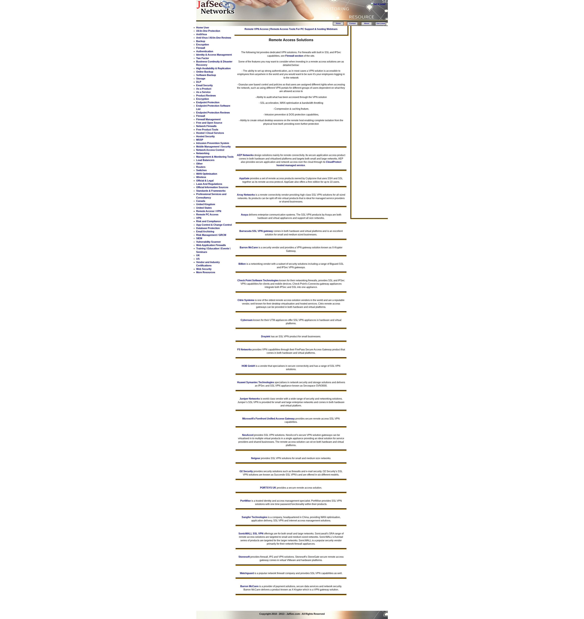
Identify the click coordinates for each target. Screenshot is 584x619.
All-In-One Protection (208, 31)
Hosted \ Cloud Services (210, 133)
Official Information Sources (212, 187)
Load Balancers (205, 160)
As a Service (203, 92)
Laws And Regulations (209, 184)
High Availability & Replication (213, 68)
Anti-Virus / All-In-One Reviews (213, 37)
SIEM (199, 238)
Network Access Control (210, 150)
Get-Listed (381, 23)
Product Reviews (206, 95)
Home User (202, 27)
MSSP (199, 140)
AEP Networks (245, 155)
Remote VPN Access (256, 29)
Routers (200, 167)
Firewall (200, 48)
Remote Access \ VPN (208, 211)
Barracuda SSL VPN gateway (256, 231)
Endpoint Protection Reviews (213, 112)
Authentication (204, 51)
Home (338, 23)
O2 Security (246, 471)
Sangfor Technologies (254, 517)
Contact (352, 23)
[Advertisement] (369, 73)
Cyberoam (247, 320)
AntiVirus (201, 34)
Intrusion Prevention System (212, 143)
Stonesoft (244, 557)
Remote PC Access (207, 214)
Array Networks (246, 194)
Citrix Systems (246, 300)
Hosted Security (205, 136)
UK (198, 255)
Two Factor (202, 58)
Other (199, 163)
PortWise (245, 500)
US (198, 259)
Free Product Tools (207, 129)
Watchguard (247, 573)
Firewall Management (208, 119)
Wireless (201, 177)
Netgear (255, 458)
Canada (200, 201)
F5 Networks (244, 349)
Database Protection (208, 228)
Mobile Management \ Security (213, 146)
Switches (201, 170)
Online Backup (204, 71)
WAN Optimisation (206, 174)
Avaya (244, 214)
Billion (242, 264)
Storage (200, 78)
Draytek (265, 336)
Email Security (204, 85)
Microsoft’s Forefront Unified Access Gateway (268, 418)
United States (204, 208)
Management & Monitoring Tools (215, 157)
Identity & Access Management (214, 54)
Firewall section (294, 56)
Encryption (202, 44)
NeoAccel (247, 435)
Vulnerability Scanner (208, 242)
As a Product (203, 88)
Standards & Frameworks (211, 191)
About (366, 23)
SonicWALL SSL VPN (250, 533)
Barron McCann (249, 247)
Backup (200, 41)
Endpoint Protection (207, 102)
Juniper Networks (250, 398)
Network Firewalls (206, 126)
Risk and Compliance (208, 221)
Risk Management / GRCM (211, 235)
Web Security (204, 269)
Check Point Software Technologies (258, 280)
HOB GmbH (248, 366)
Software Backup (206, 75)
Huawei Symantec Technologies (255, 382)
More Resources (205, 272)
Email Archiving (205, 231)
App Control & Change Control (214, 225)
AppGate (244, 178)
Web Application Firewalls (211, 245)
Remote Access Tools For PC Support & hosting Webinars (303, 29)
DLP (198, 82)
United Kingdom (205, 204)
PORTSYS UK (268, 487)
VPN (198, 218)
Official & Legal (205, 180)
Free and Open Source (209, 122)
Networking (202, 153)
